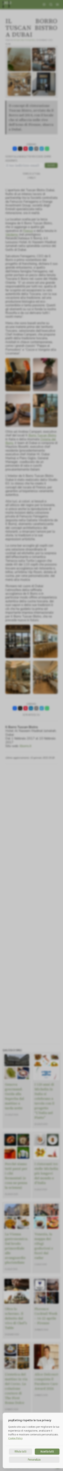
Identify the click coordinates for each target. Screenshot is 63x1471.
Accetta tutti (47, 1451)
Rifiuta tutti (20, 1451)
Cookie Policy (15, 1438)
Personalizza (34, 1459)
